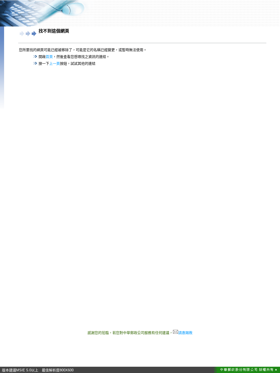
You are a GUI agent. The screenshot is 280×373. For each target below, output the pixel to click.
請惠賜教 (185, 333)
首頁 (49, 57)
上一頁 (54, 63)
